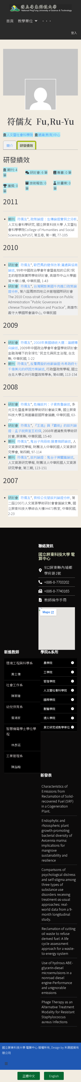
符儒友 (22, 218)
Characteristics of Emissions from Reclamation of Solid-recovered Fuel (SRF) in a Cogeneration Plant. (58, 799)
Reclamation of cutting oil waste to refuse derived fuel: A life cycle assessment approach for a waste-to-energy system (58, 941)
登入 (74, 32)
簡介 (9, 145)
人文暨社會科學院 (19, 134)
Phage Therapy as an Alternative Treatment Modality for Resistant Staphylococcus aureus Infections (58, 1011)
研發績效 (26, 145)
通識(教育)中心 (49, 134)
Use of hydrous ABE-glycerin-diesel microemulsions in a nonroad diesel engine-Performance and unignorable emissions (57, 977)
